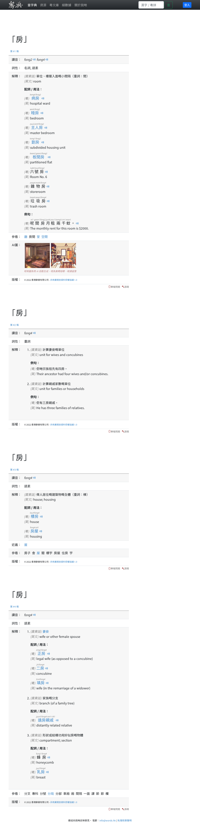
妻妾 (46, 631)
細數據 (66, 5)
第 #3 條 (14, 469)
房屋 (34, 531)
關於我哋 (80, 5)
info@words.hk (107, 820)
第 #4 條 (14, 606)
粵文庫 (54, 5)
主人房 (37, 127)
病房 (35, 98)
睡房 (35, 112)
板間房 (38, 157)
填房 (40, 682)
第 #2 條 (14, 324)
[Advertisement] (80, 24)
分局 (51, 793)
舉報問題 (115, 286)
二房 (40, 668)
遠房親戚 (45, 720)
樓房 (34, 516)
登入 (187, 5)
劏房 (35, 142)
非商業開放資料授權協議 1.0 (63, 279)
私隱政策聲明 (125, 820)
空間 (44, 236)
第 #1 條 (14, 51)
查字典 (32, 5)
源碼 (126, 286)
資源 (43, 5)
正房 (41, 653)
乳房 (41, 771)
